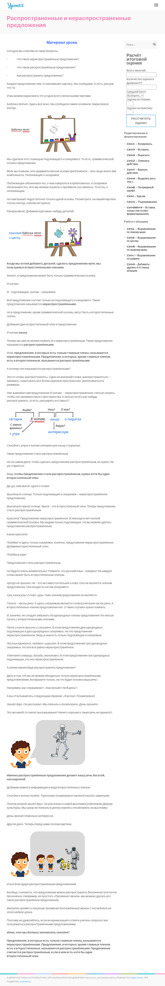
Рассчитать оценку (141, 121)
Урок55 (15, 4)
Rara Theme (137, 978)
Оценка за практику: (139, 108)
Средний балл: (136, 91)
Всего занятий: (136, 70)
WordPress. (25, 981)
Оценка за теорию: (138, 99)
